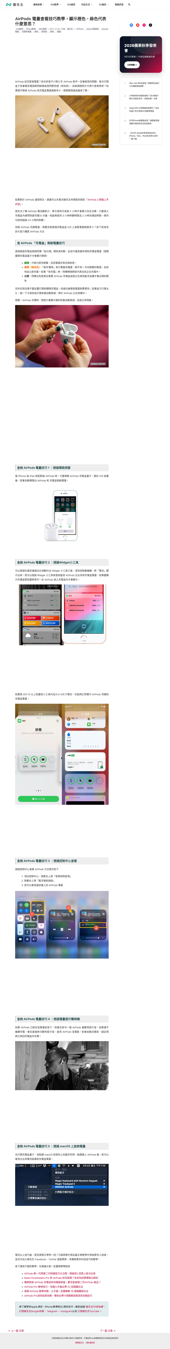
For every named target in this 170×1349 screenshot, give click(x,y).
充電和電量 (26, 31)
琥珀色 (44, 31)
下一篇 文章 (108, 1331)
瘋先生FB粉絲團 (94, 1306)
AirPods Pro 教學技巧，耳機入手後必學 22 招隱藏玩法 (53, 1286)
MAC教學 (43, 29)
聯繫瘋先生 (79, 1343)
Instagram (66, 1311)
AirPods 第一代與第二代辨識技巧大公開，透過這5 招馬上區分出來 (59, 1273)
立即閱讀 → (132, 65)
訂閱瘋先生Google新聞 (31, 1311)
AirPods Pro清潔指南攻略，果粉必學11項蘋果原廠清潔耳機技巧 (58, 1295)
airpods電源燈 (92, 29)
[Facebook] (131, 25)
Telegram (52, 1311)
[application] (43, 4)
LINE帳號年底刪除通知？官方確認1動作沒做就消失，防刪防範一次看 (143, 96)
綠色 (52, 31)
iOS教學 (19, 29)
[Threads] (150, 25)
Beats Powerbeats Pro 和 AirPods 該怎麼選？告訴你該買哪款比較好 (61, 1277)
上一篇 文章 (16, 1331)
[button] (129, 4)
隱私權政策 (90, 1343)
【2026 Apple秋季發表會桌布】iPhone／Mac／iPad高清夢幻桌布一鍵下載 (143, 136)
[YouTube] (137, 25)
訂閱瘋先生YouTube (88, 1311)
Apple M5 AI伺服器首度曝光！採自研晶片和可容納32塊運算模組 (144, 109)
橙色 (36, 31)
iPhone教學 (31, 29)
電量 (59, 31)
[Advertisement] (62, 56)
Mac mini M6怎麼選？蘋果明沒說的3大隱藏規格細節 (144, 84)
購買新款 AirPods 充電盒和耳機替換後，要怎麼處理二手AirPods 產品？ (62, 1282)
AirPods (80, 29)
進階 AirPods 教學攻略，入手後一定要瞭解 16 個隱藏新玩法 (56, 1291)
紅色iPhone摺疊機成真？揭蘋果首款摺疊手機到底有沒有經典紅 (144, 121)
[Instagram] (144, 25)
